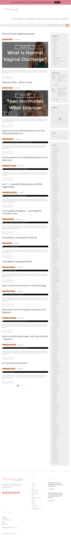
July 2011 (55, 439)
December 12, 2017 (9, 344)
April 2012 (55, 422)
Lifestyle (55, 50)
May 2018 (55, 288)
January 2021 (55, 227)
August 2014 (55, 373)
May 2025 (55, 157)
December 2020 (56, 229)
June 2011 (55, 441)
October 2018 (56, 278)
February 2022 (56, 202)
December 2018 (56, 274)
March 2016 (55, 337)
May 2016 (55, 333)
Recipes (54, 55)
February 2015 (56, 362)
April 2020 (55, 244)
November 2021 (56, 208)
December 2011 (56, 430)
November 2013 (56, 390)
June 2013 (55, 396)
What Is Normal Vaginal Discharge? (18, 34)
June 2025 (55, 155)
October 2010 (56, 456)
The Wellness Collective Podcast (59, 61)
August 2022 (55, 191)
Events (33, 503)
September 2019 (56, 257)
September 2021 (56, 212)
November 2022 (56, 185)
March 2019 (55, 269)
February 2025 (56, 163)
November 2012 (56, 409)
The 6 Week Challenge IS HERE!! (17, 262)
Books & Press (35, 505)
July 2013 (55, 394)
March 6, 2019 (8, 139)
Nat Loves (55, 52)
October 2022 (56, 187)
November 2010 (56, 454)
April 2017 (55, 312)
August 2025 (55, 151)
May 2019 (55, 265)
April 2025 (55, 159)
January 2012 (55, 428)
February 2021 (56, 225)
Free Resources (21, 18)
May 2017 (55, 310)
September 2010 (56, 458)
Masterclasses (40, 18)
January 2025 (55, 165)
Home (33, 482)
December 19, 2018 (9, 165)
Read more (7, 77)
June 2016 (55, 331)
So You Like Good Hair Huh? (15, 363)
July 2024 (55, 170)
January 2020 (55, 250)
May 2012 (55, 420)
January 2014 (55, 386)
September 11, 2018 (10, 192)
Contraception (56, 38)
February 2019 (56, 271)
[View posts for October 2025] (53, 110)
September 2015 (56, 348)
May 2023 (55, 174)
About (14, 18)
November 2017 (56, 299)
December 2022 (56, 183)
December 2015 (56, 343)
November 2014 (56, 367)
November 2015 (56, 344)
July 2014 (55, 375)
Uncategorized (56, 62)
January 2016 (55, 341)
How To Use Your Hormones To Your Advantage (24, 286)
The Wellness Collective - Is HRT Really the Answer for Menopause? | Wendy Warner (55, 484)
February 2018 (56, 293)
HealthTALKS (55, 46)
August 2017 (55, 305)
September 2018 (56, 280)
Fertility (54, 44)
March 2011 (55, 447)
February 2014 (56, 384)
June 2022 (55, 195)
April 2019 (55, 267)
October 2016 (56, 324)
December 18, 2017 (9, 318)
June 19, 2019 (7, 87)
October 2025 (56, 147)
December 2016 (56, 320)
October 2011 (56, 433)
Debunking (55, 40)
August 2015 (55, 350)
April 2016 (55, 335)
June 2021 (55, 218)
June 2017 (55, 308)
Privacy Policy (34, 507)
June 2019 (55, 263)
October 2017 (56, 301)
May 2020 (55, 242)
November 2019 (56, 254)
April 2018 (55, 289)
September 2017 (56, 303)
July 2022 (55, 193)
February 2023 (56, 180)
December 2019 (56, 252)
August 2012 (55, 415)
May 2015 (55, 356)
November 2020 (56, 231)
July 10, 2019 (7, 39)
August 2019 (55, 259)
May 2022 (55, 197)
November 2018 (56, 276)
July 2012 (55, 416)
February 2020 (56, 248)
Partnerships (34, 490)
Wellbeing (55, 64)
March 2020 (55, 246)
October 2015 (56, 346)
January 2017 (55, 318)
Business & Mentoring (36, 497)
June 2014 (55, 377)
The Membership (31, 18)
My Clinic (48, 18)
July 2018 (55, 284)
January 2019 (55, 272)
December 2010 (56, 452)
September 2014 (56, 371)
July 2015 (55, 352)
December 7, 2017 (9, 368)
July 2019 (55, 261)
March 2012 (55, 424)
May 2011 (55, 443)
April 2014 (55, 380)
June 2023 (55, 172)
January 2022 (55, 204)
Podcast (33, 486)
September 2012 (56, 413)
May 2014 (55, 379)
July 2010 (55, 460)
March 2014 (55, 382)
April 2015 (55, 358)
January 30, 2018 (9, 267)
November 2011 (56, 432)
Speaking (34, 501)
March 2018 (55, 291)
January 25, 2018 (9, 291)
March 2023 (55, 178)
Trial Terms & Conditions (37, 509)
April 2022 (55, 199)
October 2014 (56, 369)
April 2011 (55, 445)
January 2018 (55, 295)
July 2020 (55, 238)
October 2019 (56, 255)
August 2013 (55, 392)
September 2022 (56, 189)
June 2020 (55, 240)
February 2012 (56, 426)
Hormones (55, 48)
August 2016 (55, 327)
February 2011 (56, 449)
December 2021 (56, 206)
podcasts (55, 54)
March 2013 (55, 401)
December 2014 (56, 365)
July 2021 (55, 216)
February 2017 (56, 316)
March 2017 (55, 314)
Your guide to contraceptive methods (19, 238)
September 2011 (56, 435)
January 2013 (55, 405)
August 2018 (55, 282)
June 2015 (55, 354)
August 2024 (55, 168)
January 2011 (55, 451)
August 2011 (55, 437)
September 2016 (56, 326)
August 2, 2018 (8, 219)
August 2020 (55, 236)
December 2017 (56, 297)
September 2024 (56, 166)
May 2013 (55, 397)
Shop (52, 18)
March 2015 (55, 360)
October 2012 (56, 411)
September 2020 (56, 235)
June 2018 (55, 286)
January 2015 (55, 363)
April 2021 (55, 221)
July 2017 (55, 307)
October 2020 (56, 233)
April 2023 (55, 176)
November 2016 (56, 322)
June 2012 (55, 418)
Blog (32, 488)
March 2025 (55, 161)
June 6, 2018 (7, 243)
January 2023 (55, 182)
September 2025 (56, 149)
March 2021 (55, 223)
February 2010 (56, 462)
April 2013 (55, 399)
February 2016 (56, 339)
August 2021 (55, 214)
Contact (57, 18)
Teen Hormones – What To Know (17, 82)
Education (55, 42)
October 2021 (56, 210)
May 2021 (55, 219)
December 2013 (56, 388)
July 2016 (55, 329)
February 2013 (56, 403)
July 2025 (55, 153)
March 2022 (55, 201)
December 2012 (56, 407)
